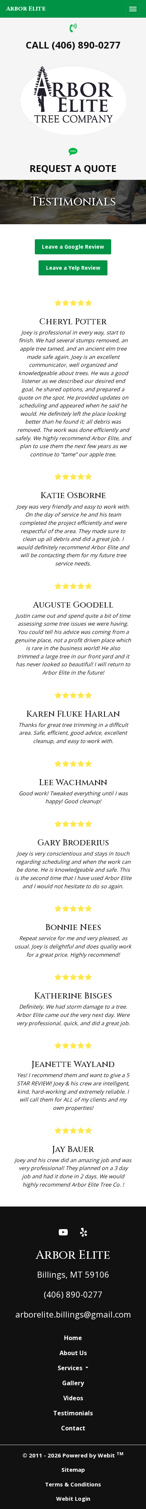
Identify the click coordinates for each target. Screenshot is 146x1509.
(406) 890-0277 (73, 1294)
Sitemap (73, 1469)
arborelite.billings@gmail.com (73, 1314)
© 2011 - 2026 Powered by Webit (72, 1455)
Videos (73, 1398)
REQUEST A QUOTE (73, 168)
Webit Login (73, 1498)
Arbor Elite (26, 9)
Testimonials (73, 1413)
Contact (73, 1428)
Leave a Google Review (73, 246)
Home (73, 1338)
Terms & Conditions (73, 1484)
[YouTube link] (63, 1233)
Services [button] (71, 1368)
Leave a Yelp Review (73, 267)
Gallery (73, 1383)
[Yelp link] (84, 1233)
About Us (73, 1353)
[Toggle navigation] (133, 9)
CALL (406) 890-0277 (73, 45)
